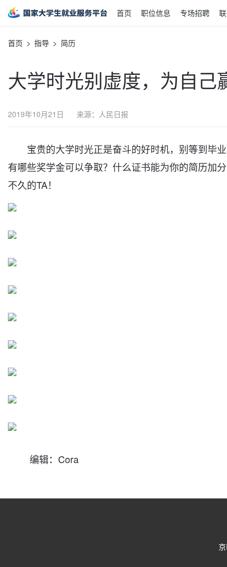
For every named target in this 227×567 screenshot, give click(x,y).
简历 (68, 42)
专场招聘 (195, 12)
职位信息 (156, 12)
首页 (124, 12)
